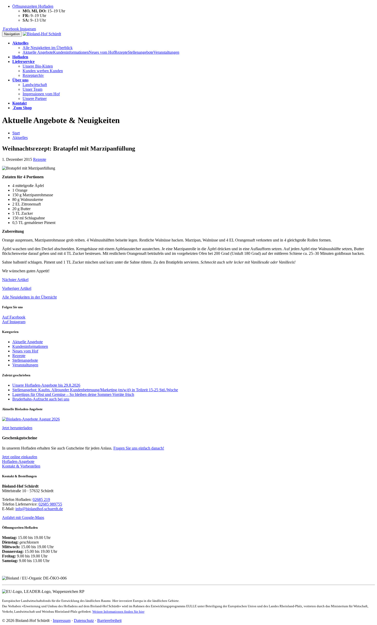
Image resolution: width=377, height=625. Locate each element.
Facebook (10, 29)
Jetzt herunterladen (17, 428)
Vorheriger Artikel (16, 288)
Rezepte (121, 52)
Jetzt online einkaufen (19, 457)
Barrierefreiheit (109, 620)
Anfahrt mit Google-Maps (23, 517)
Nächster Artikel (15, 279)
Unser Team (32, 89)
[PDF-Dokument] (31, 419)
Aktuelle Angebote (38, 52)
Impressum (62, 620)
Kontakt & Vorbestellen (21, 466)
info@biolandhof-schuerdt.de (39, 509)
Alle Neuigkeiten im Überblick (48, 47)
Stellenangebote (140, 52)
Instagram (27, 29)
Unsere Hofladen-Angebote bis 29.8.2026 (46, 385)
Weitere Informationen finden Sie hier (118, 611)
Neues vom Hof (102, 52)
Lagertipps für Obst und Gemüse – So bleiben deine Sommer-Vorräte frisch (73, 394)
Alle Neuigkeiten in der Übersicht (29, 297)
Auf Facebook (13, 317)
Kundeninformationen (71, 52)
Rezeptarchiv (33, 75)
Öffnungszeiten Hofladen (32, 6)
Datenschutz (84, 620)
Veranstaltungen (166, 52)
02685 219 (41, 499)
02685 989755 (50, 504)
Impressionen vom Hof (41, 94)
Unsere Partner (35, 98)
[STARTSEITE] (42, 34)
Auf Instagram (13, 322)
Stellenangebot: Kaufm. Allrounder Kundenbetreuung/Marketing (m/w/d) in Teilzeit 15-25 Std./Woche (95, 390)
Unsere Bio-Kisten (38, 66)
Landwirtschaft (35, 84)
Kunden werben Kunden (43, 71)
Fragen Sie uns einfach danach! (138, 448)
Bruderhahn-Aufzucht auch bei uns (40, 399)
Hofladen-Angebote (18, 461)
